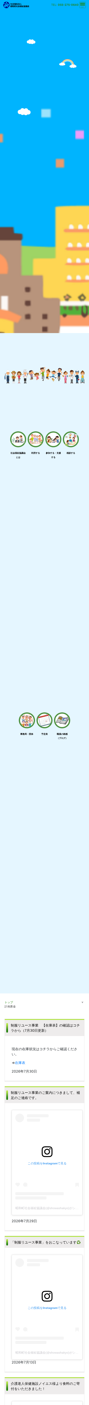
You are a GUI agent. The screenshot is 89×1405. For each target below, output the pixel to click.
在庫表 (20, 1063)
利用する (35, 453)
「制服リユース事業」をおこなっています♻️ (46, 1242)
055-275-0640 (68, 4)
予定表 (44, 734)
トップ (9, 1002)
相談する (71, 453)
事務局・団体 (26, 734)
